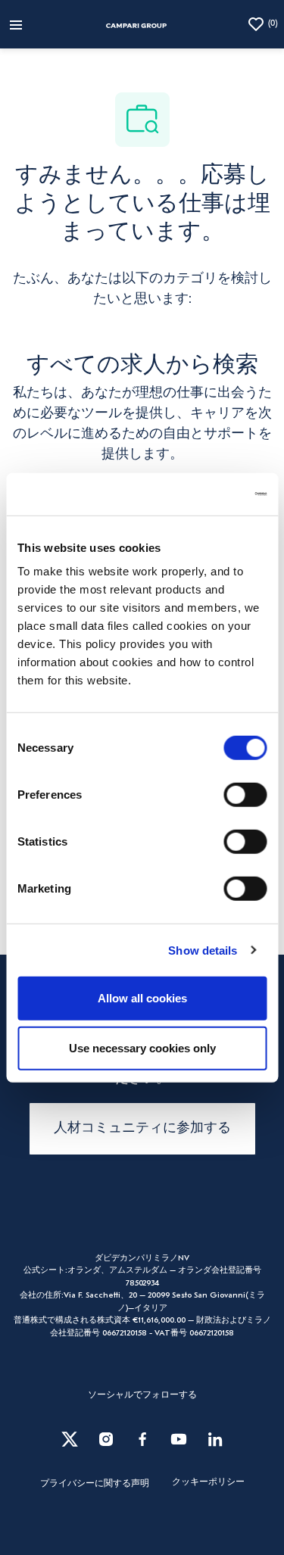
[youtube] (179, 1439)
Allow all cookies (142, 998)
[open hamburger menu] (16, 24)
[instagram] (106, 1439)
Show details (202, 949)
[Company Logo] (136, 24)
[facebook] (142, 1439)
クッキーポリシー (208, 1482)
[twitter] (70, 1439)
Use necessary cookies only (142, 1047)
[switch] (245, 795)
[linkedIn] (215, 1439)
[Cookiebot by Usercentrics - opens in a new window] (202, 494)
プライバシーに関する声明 (94, 1483)
